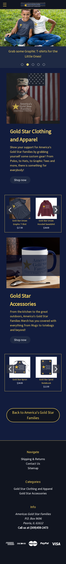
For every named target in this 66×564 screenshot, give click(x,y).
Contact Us (33, 463)
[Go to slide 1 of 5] (22, 64)
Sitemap (33, 468)
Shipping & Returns (33, 459)
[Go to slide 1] (10, 210)
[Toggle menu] (4, 4)
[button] (20, 180)
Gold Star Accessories (33, 493)
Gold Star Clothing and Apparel (33, 489)
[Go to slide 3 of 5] (33, 64)
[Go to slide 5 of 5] (44, 64)
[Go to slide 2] (56, 210)
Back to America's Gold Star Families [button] (33, 415)
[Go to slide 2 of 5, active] (27, 64)
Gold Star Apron (20, 379)
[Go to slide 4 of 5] (38, 64)
